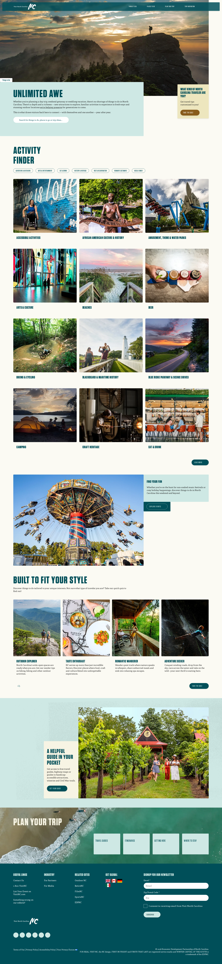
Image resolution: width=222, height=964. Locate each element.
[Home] (24, 7)
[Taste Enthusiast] (86, 640)
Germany (120, 881)
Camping (21, 447)
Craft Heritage (90, 447)
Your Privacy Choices (66, 950)
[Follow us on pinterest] (35, 935)
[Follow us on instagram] (28, 935)
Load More (198, 462)
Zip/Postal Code (151, 892)
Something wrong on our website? (23, 901)
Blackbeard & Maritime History (100, 377)
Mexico (108, 885)
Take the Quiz (188, 112)
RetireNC (79, 885)
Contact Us (18, 880)
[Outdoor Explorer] (37, 640)
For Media (49, 885)
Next (23, 686)
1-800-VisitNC (20, 885)
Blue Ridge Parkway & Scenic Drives (168, 377)
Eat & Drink (154, 447)
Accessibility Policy (47, 949)
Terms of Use (18, 949)
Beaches (87, 307)
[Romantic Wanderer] (135, 639)
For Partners (50, 880)
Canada (114, 881)
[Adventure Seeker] (185, 639)
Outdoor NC (80, 880)
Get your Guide (55, 788)
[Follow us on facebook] (22, 935)
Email (146, 880)
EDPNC (78, 902)
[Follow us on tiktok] (47, 935)
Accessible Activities (28, 237)
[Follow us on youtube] (41, 935)
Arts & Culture (24, 307)
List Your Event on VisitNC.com (22, 893)
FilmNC (78, 891)
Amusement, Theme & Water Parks (167, 237)
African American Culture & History (103, 237)
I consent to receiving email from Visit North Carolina (176, 906)
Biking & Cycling (25, 377)
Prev (14, 686)
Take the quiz (197, 686)
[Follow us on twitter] (15, 935)
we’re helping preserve (51, 107)
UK (108, 881)
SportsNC (79, 896)
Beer (150, 307)
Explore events (155, 506)
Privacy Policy (32, 949)
